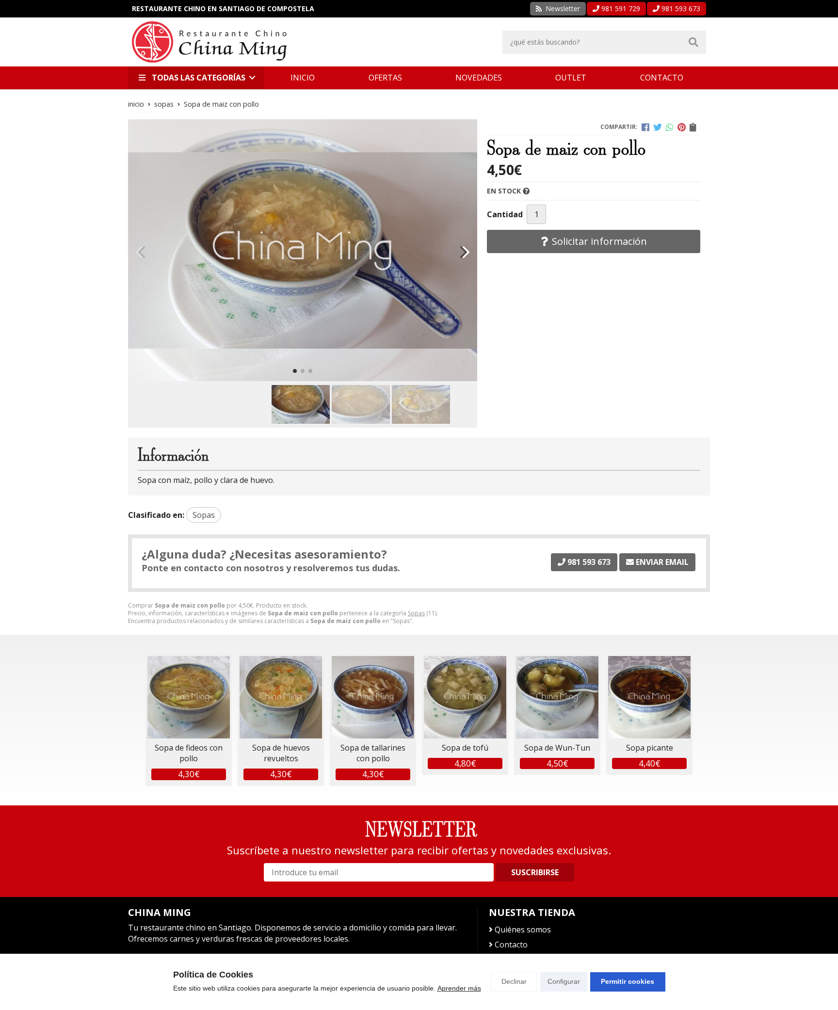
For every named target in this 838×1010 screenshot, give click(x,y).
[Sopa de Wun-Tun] (557, 697)
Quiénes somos (523, 929)
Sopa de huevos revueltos (281, 753)
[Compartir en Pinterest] (681, 127)
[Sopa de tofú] (465, 697)
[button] (295, 371)
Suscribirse (535, 872)
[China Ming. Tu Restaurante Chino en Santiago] (209, 42)
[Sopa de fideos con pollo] (188, 697)
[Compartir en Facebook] (645, 127)
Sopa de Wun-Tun (557, 747)
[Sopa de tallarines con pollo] (373, 697)
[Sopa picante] (649, 697)
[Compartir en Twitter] (657, 127)
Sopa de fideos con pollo (189, 753)
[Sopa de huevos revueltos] (281, 697)
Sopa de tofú (465, 747)
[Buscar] (693, 41)
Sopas (416, 613)
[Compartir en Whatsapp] (670, 127)
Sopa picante (649, 747)
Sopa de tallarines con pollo (372, 753)
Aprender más (459, 988)
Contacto (511, 944)
